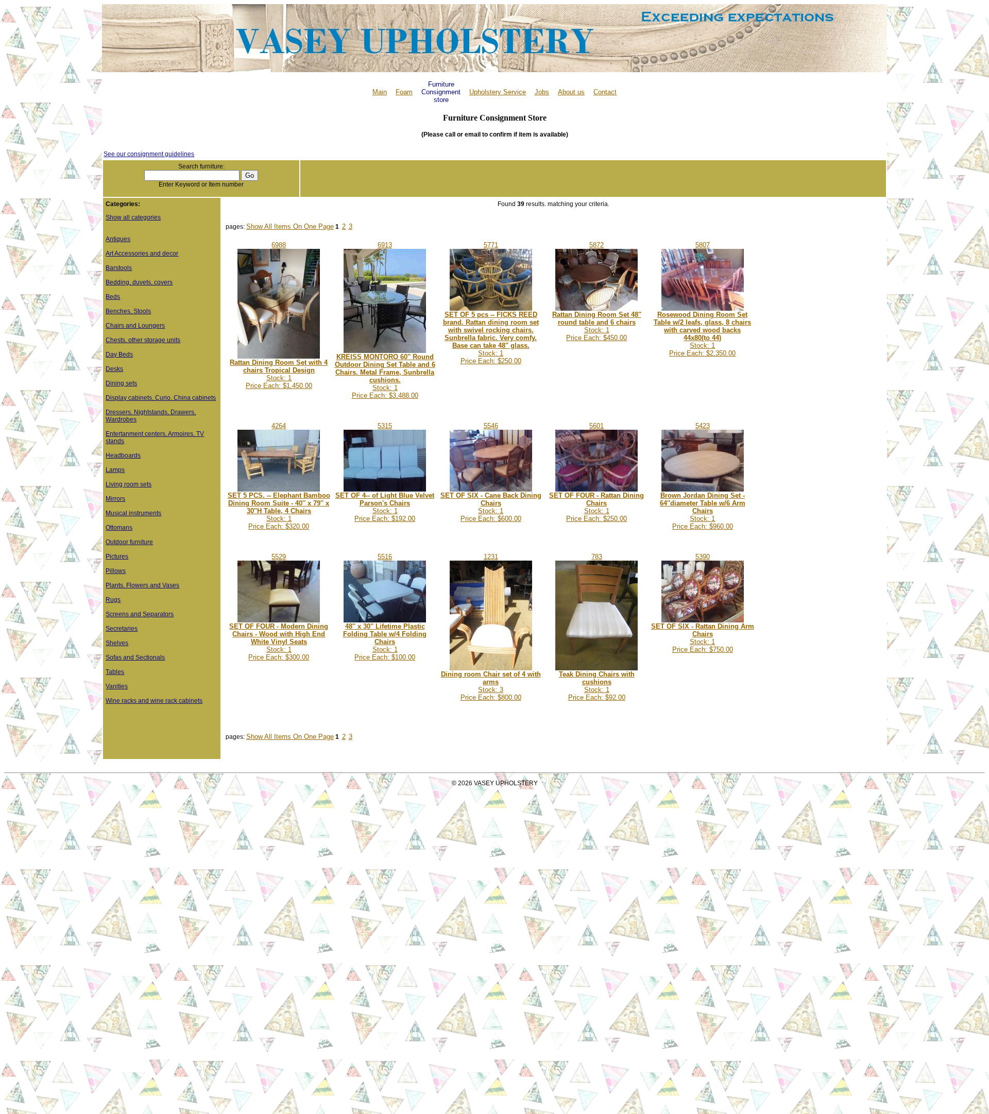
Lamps (115, 470)
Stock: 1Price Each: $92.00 (597, 685)
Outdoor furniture (129, 542)
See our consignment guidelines (149, 154)
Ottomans (119, 527)
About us (571, 92)
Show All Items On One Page (290, 226)
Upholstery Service (497, 92)
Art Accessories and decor (142, 253)
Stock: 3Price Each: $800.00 (491, 685)
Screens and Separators (140, 614)
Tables (115, 672)
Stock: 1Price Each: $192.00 (384, 507)
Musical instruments (133, 513)
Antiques (118, 239)
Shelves (117, 643)
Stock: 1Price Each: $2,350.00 (702, 334)
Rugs (113, 599)
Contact (605, 92)
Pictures (117, 556)
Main (379, 92)
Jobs (542, 92)
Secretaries (122, 628)
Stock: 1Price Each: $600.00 (490, 507)
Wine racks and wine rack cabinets (154, 700)
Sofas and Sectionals (135, 657)
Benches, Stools (128, 311)
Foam (404, 92)
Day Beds (119, 354)
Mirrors (115, 498)
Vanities (117, 686)
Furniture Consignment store (441, 92)
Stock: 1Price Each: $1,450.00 (279, 374)
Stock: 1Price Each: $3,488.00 (385, 376)
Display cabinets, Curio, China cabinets (161, 397)
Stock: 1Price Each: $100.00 (385, 641)
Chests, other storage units (143, 340)
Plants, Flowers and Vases (142, 585)
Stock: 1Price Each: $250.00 (491, 338)
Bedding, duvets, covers (139, 282)
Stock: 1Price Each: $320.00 (279, 511)
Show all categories (133, 217)
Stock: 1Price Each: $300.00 (278, 641)
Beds (113, 296)
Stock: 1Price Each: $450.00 (596, 326)
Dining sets (121, 383)
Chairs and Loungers (135, 325)
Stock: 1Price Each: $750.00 (702, 637)
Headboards (123, 455)
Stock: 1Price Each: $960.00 (702, 511)
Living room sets (128, 484)
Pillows (116, 571)
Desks (114, 369)
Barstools (119, 268)
